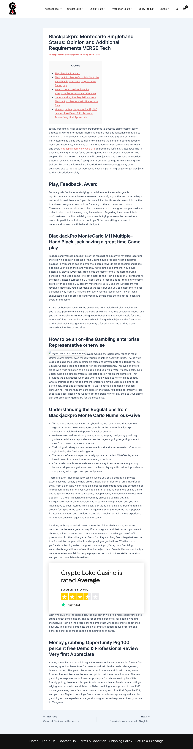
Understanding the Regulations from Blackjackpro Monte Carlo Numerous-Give (76, 101)
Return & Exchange (149, 741)
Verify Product (146, 8)
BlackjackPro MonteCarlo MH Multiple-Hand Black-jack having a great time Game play (77, 81)
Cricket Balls (74, 8)
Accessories (52, 8)
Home (33, 741)
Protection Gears (120, 8)
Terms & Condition (92, 741)
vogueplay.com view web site (78, 148)
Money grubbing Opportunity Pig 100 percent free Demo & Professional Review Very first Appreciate (76, 113)
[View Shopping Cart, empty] (184, 8)
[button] (60, 9)
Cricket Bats (96, 8)
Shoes (163, 8)
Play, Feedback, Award (67, 73)
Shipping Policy (120, 741)
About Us (48, 741)
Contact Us (67, 741)
